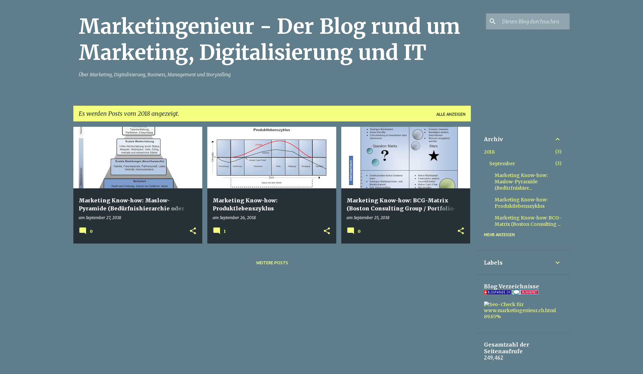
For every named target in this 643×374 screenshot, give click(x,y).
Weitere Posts (272, 263)
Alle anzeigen (451, 114)
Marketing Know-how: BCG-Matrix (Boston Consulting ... (528, 221)
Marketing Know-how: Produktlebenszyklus (521, 203)
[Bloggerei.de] (525, 293)
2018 (489, 152)
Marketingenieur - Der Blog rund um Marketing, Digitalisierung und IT (269, 39)
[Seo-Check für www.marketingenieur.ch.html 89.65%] (523, 316)
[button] (193, 231)
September (502, 164)
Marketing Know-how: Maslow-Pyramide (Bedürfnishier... (521, 181)
